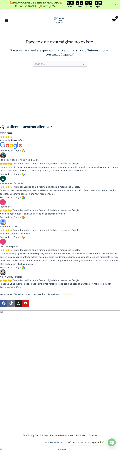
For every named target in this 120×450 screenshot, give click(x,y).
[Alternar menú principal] (6, 20)
